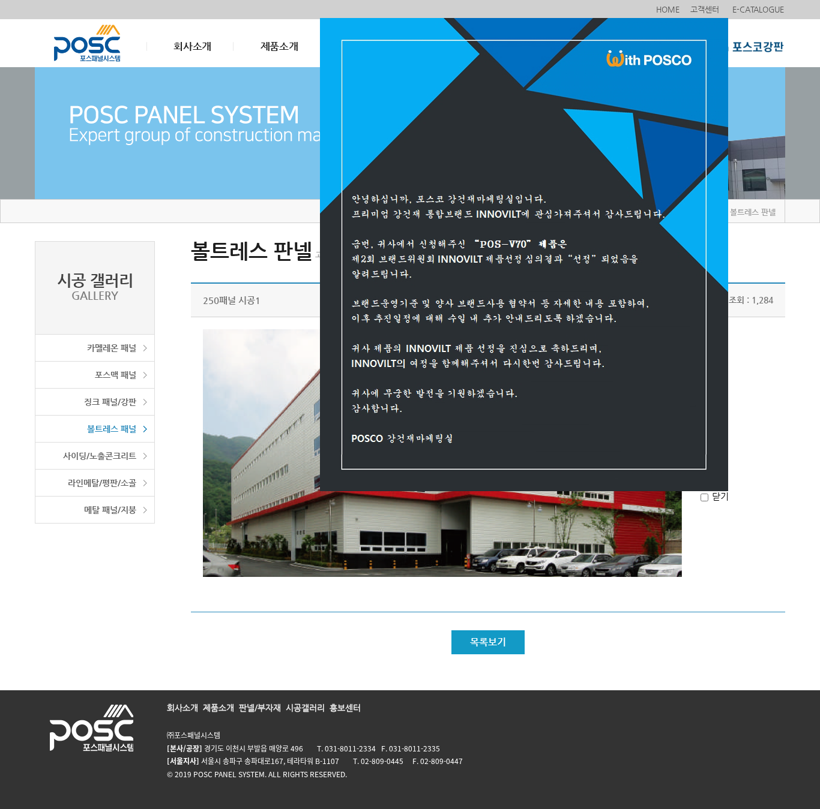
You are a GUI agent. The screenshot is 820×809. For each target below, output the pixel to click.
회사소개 (192, 46)
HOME (668, 9)
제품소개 (279, 46)
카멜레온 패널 (111, 348)
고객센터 (704, 9)
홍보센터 (345, 707)
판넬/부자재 (260, 707)
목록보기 (488, 642)
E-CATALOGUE (758, 9)
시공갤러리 (305, 707)
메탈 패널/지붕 (110, 510)
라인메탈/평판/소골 (102, 483)
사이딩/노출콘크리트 (99, 456)
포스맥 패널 (115, 375)
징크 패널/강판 (110, 402)
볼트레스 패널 (111, 429)
